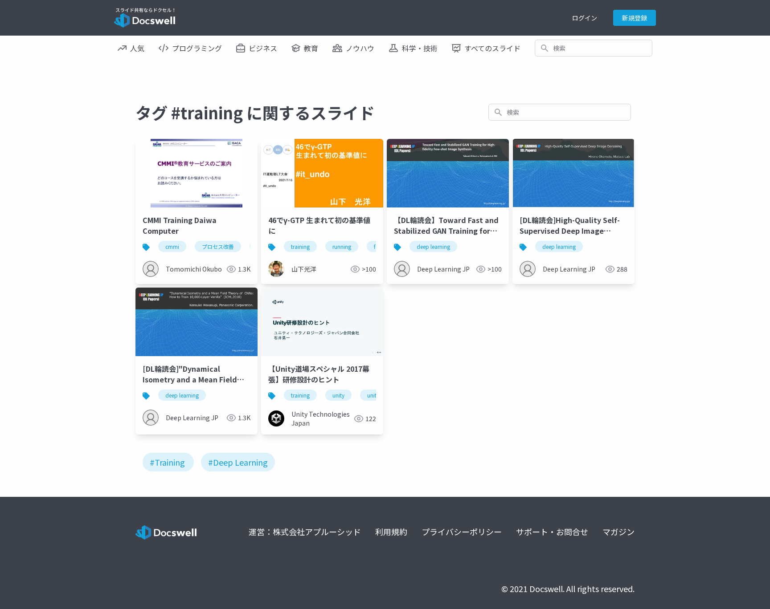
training (300, 246)
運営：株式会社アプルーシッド (305, 531)
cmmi (172, 246)
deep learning (433, 246)
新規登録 (634, 17)
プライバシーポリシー (462, 531)
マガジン (618, 531)
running (341, 246)
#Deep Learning (238, 462)
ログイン (584, 17)
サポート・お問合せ (552, 531)
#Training (167, 462)
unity (338, 395)
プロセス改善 (218, 246)
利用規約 (391, 531)
